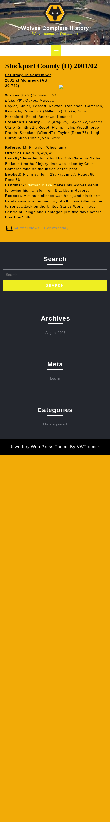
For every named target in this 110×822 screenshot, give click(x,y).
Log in (55, 378)
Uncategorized (55, 424)
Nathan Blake (39, 185)
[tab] (56, 50)
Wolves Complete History (55, 28)
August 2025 (55, 333)
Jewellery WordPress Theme (39, 447)
